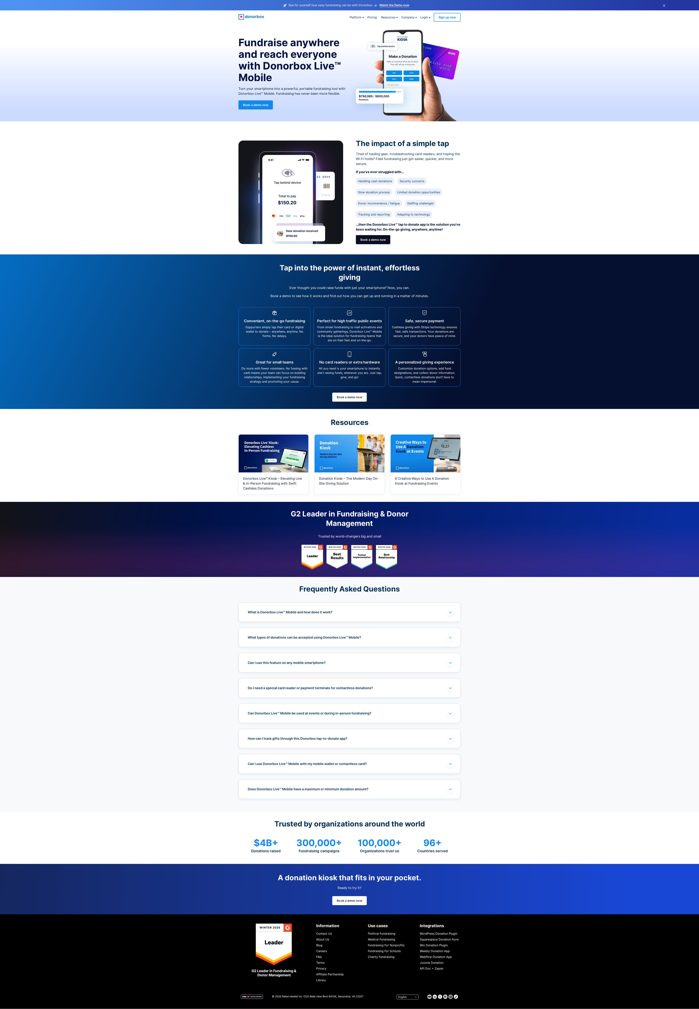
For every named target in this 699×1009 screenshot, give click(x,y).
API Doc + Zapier (431, 968)
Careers (321, 951)
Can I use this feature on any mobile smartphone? (287, 663)
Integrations (432, 925)
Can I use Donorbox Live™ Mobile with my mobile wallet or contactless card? (307, 764)
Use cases (378, 925)
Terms (320, 962)
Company (407, 17)
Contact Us (324, 933)
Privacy (321, 968)
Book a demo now (255, 105)
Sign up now (447, 17)
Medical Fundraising (381, 939)
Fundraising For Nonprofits (386, 945)
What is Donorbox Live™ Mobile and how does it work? (290, 612)
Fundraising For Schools (384, 951)
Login (424, 17)
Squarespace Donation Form (439, 939)
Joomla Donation (431, 962)
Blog (319, 945)
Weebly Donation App (435, 951)
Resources (388, 17)
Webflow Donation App (436, 957)
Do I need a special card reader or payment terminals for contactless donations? (310, 688)
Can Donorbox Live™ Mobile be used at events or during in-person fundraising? (309, 713)
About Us (322, 939)
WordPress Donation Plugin (438, 933)
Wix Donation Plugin (434, 945)
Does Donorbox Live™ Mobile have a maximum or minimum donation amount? (308, 789)
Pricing (372, 17)
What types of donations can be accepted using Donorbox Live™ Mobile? (304, 637)
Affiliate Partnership (330, 974)
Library (321, 980)
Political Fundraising (381, 933)
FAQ (319, 957)
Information (327, 925)
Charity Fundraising (381, 957)
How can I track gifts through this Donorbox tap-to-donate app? (297, 738)
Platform (356, 17)
